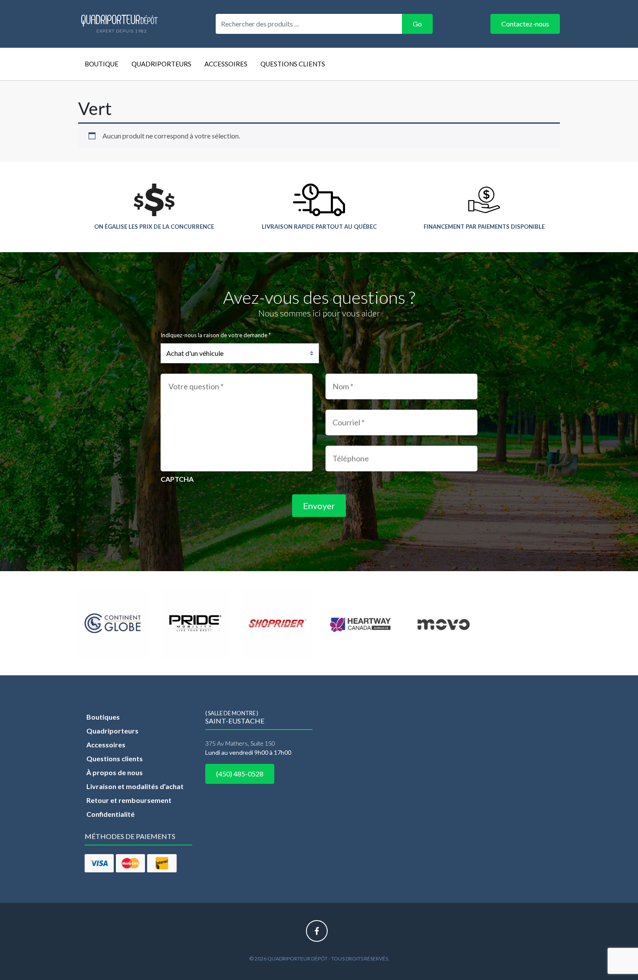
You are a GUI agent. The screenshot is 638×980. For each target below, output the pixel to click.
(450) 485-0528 (239, 774)
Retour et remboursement (128, 800)
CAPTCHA (177, 479)
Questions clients (292, 64)
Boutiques (103, 717)
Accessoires (225, 64)
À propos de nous (114, 772)
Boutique (101, 64)
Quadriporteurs (161, 64)
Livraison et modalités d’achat (135, 786)
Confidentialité (110, 814)
